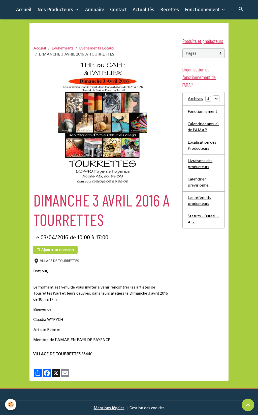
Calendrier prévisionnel (199, 182)
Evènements (63, 48)
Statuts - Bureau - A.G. (203, 219)
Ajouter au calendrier (57, 249)
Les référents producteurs (199, 200)
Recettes (169, 9)
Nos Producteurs (56, 9)
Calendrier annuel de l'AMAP (203, 127)
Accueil (23, 9)
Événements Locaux (96, 48)
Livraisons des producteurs (200, 163)
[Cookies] (10, 404)
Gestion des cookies (147, 407)
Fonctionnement (203, 9)
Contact (118, 9)
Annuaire (94, 9)
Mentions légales (109, 407)
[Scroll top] (248, 405)
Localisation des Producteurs (202, 145)
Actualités (143, 9)
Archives (195, 98)
